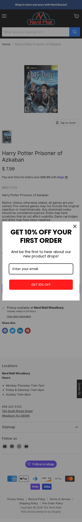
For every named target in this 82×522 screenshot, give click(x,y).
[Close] (75, 226)
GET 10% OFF (41, 284)
